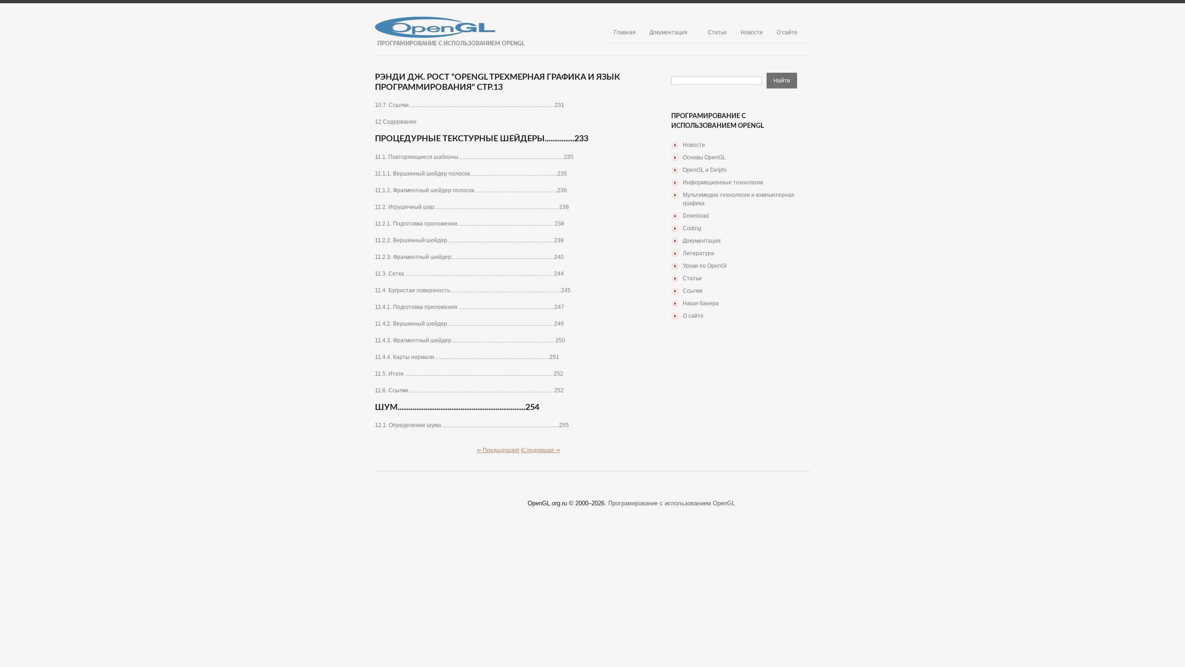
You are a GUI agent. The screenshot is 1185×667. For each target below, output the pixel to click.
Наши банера (701, 303)
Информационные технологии (723, 182)
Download (696, 216)
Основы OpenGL (704, 157)
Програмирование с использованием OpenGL (671, 503)
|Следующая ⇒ (540, 450)
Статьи (717, 32)
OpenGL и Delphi (705, 170)
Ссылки (693, 291)
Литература (698, 253)
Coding (692, 228)
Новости (752, 32)
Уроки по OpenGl (705, 266)
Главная (625, 32)
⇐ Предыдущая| (498, 450)
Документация (668, 32)
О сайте (787, 32)
